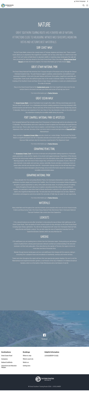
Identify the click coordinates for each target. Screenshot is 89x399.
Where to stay (27, 355)
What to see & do (28, 359)
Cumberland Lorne (43, 87)
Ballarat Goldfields (6, 362)
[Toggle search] (83, 5)
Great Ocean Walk (22, 103)
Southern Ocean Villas (31, 135)
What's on (26, 362)
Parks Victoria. (53, 198)
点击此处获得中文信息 (51, 355)
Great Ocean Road (6, 355)
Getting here (26, 366)
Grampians (4, 359)
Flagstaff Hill (70, 129)
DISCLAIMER (57, 386)
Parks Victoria (53, 93)
